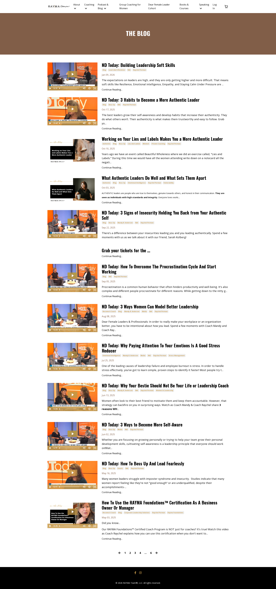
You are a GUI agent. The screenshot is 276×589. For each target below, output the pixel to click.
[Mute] (84, 88)
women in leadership (164, 390)
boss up (112, 105)
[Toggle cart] (226, 6)
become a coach (109, 311)
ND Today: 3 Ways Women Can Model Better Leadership (150, 306)
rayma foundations (175, 513)
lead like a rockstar (117, 70)
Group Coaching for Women (130, 6)
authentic (106, 144)
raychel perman (139, 70)
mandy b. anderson (125, 223)
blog (104, 70)
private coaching (158, 144)
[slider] (69, 88)
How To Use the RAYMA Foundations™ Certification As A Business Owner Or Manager (159, 505)
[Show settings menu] (89, 88)
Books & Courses (184, 6)
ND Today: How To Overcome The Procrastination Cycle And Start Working (159, 269)
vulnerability (169, 183)
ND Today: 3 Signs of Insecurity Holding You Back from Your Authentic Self (164, 215)
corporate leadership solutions (137, 513)
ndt (129, 70)
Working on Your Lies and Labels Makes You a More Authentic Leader (162, 138)
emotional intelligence (137, 183)
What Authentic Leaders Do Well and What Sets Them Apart (154, 177)
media (144, 311)
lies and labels (134, 144)
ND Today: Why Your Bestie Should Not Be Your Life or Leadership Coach (165, 385)
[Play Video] (50, 88)
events (120, 468)
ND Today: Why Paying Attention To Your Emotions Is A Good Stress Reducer (161, 348)
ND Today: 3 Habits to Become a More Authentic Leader (151, 99)
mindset (146, 144)
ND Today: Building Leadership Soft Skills (138, 65)
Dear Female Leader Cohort (159, 6)
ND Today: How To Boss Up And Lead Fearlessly (143, 463)
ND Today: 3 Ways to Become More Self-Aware (142, 424)
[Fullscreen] (95, 88)
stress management (177, 356)
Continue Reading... (112, 89)
